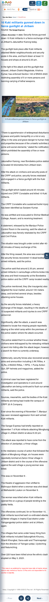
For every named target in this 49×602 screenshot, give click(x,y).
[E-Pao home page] (21, 598)
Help (4, 589)
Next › (39, 598)
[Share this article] (28, 598)
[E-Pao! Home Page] (6, 3)
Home (14, 17)
